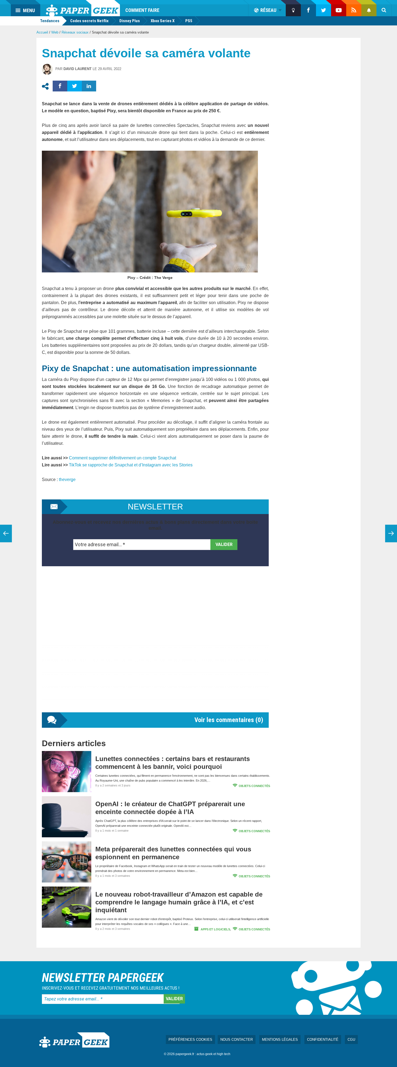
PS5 (188, 20)
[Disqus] (155, 644)
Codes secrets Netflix (89, 20)
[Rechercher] (384, 10)
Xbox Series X (162, 20)
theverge (67, 479)
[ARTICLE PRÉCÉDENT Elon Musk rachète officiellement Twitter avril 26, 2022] (6, 533)
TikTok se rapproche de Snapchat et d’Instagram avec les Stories (131, 465)
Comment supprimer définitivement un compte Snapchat (122, 458)
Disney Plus (129, 20)
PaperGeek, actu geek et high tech (83, 8)
